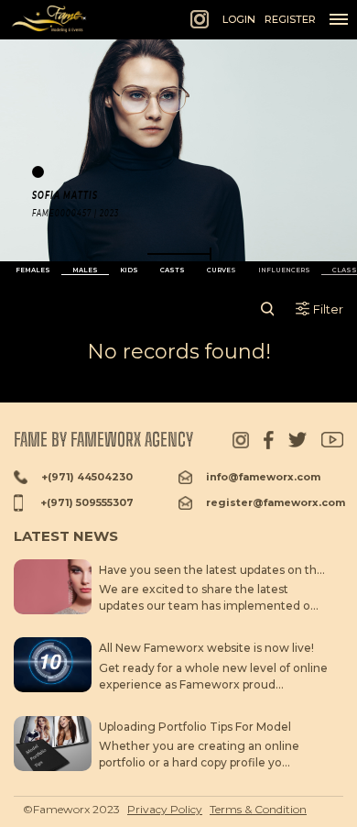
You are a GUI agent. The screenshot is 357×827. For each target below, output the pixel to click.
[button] (179, 254)
